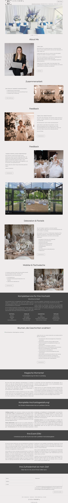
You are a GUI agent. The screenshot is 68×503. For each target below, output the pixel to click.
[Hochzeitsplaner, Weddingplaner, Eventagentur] (8, 2)
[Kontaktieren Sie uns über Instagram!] (15, 1)
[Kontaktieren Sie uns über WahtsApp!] (13, 1)
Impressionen (41, 135)
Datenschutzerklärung (46, 486)
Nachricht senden (58, 491)
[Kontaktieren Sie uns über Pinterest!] (19, 1)
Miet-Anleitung (9, 98)
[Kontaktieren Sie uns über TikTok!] (17, 1)
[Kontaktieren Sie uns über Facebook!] (21, 1)
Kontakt (39, 70)
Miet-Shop (60, 1)
